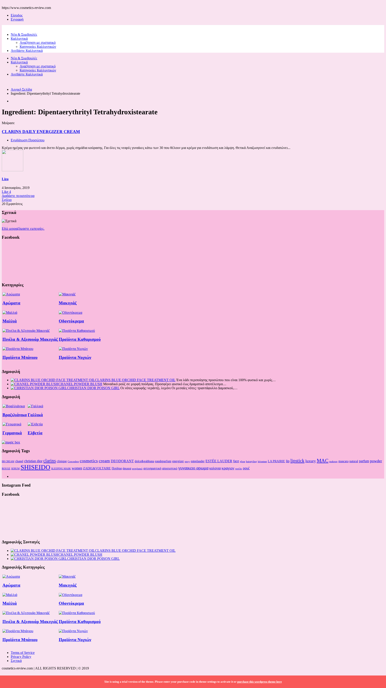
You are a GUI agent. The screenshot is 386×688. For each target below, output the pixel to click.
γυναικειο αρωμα (193, 467)
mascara (343, 461)
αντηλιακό (137, 468)
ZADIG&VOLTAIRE (97, 468)
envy (187, 461)
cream (104, 460)
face (236, 461)
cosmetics (89, 460)
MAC (322, 460)
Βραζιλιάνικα (14, 414)
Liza (5, 179)
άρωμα (127, 468)
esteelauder (198, 461)
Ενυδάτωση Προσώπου (27, 140)
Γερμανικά (12, 433)
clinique (62, 461)
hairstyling (251, 461)
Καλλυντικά (19, 38)
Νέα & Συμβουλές (24, 34)
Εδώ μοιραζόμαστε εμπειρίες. (23, 228)
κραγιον (228, 468)
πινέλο (238, 468)
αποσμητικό (169, 468)
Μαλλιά (9, 321)
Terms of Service (23, 653)
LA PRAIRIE (276, 461)
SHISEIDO (35, 467)
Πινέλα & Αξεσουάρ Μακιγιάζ (30, 339)
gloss (242, 461)
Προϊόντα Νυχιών (75, 357)
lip (288, 461)
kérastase (262, 461)
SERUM (15, 468)
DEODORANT (122, 461)
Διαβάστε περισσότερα (18, 196)
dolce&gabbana (144, 461)
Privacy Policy (21, 657)
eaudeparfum (163, 461)
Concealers (73, 461)
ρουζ (246, 468)
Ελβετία (35, 433)
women (77, 468)
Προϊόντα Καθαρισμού (80, 339)
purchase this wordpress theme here (259, 681)
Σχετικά (16, 661)
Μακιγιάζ (68, 303)
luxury (310, 461)
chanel (19, 461)
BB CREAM (8, 461)
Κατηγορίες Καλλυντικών (38, 46)
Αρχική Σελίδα (21, 89)
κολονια (215, 468)
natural (353, 461)
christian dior (33, 461)
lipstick (297, 460)
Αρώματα (11, 303)
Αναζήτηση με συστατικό (38, 42)
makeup (333, 461)
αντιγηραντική (152, 468)
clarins (49, 460)
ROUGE (6, 468)
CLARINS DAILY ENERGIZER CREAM (41, 131)
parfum (364, 461)
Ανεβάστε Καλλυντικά (27, 50)
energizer (178, 461)
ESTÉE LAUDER (219, 461)
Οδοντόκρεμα (71, 321)
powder (376, 461)
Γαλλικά (35, 414)
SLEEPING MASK (61, 468)
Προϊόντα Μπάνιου (20, 357)
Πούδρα (117, 468)
